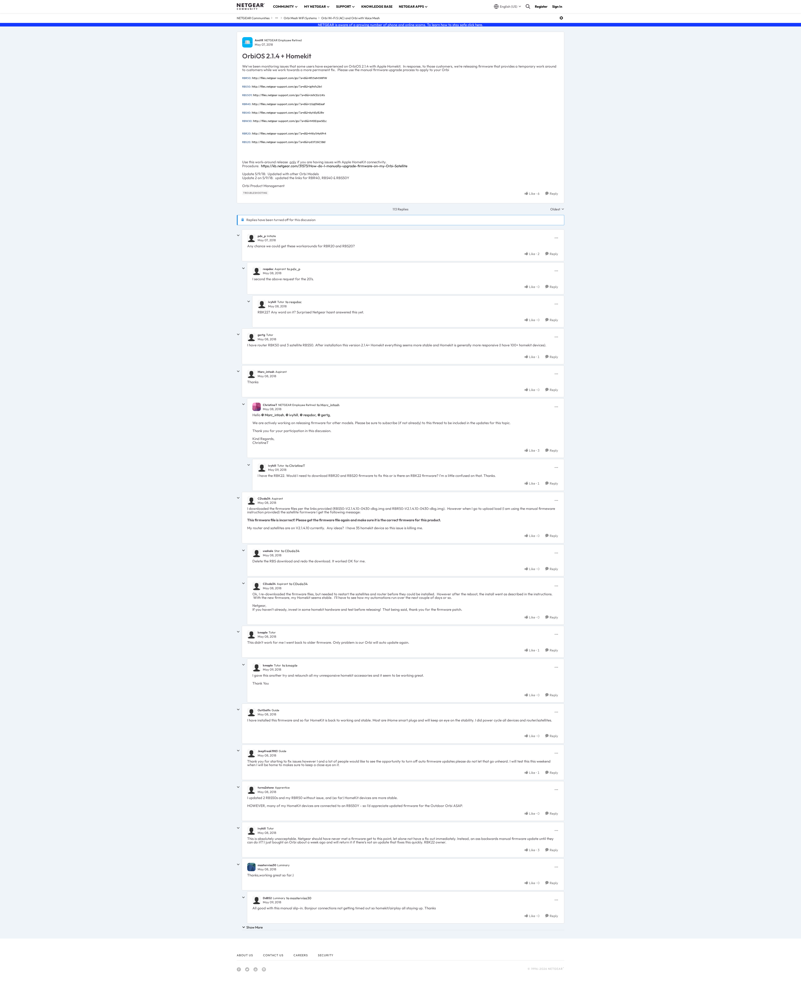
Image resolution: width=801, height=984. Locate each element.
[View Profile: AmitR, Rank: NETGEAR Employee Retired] (247, 42)
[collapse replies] (238, 235)
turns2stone (266, 787)
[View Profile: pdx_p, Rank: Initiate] (251, 238)
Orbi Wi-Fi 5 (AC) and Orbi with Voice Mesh (350, 18)
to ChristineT (295, 465)
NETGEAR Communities (253, 18)
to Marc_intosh (328, 405)
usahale (268, 550)
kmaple (263, 632)
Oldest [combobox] (557, 209)
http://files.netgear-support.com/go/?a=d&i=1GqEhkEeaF (288, 104)
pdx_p (262, 236)
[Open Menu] (561, 18)
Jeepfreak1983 (268, 751)
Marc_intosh (266, 371)
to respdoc (293, 302)
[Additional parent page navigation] (276, 18)
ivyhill (272, 301)
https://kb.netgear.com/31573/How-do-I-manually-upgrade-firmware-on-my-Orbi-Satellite (334, 166)
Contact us (273, 955)
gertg (261, 334)
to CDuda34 (290, 551)
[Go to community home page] (251, 6)
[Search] (527, 6)
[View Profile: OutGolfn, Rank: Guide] (251, 712)
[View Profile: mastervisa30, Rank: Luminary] (251, 867)
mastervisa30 (267, 865)
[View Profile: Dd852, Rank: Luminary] (256, 900)
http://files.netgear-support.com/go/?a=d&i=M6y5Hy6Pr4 (289, 133)
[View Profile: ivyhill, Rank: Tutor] (262, 304)
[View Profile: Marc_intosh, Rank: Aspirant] (251, 374)
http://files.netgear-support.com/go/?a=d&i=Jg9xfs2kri (287, 86)
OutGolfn (264, 710)
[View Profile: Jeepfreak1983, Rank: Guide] (251, 753)
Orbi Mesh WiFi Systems (300, 18)
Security (325, 955)
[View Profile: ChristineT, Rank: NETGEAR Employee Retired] (256, 407)
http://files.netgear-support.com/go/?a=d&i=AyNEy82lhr (288, 112)
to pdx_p (293, 269)
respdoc (268, 269)
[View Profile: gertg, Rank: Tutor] (251, 337)
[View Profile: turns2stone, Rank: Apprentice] (251, 789)
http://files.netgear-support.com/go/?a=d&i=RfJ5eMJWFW (289, 78)
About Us (245, 955)
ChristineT (270, 404)
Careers (300, 955)
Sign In (557, 6)
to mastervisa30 (298, 898)
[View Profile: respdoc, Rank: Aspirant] (256, 271)
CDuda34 (264, 498)
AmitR (259, 40)
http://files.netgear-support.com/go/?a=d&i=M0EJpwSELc (290, 121)
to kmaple (289, 665)
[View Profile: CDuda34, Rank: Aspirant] (251, 500)
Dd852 (267, 898)
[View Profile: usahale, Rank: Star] (256, 553)
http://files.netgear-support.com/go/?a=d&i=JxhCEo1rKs (289, 95)
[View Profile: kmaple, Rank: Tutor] (251, 634)
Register (541, 6)
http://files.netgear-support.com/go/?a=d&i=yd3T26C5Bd (288, 142)
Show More (254, 927)
